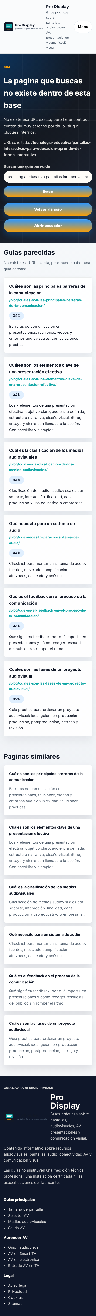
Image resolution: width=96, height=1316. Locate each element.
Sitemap (15, 1303)
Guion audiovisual (23, 1247)
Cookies (15, 1297)
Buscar (48, 191)
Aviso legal (17, 1285)
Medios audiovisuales (27, 1221)
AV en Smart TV (22, 1253)
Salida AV (16, 1227)
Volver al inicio (48, 209)
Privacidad (17, 1291)
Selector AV (18, 1215)
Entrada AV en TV (23, 1265)
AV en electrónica (23, 1259)
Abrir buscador (48, 225)
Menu (83, 26)
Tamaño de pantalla (25, 1209)
